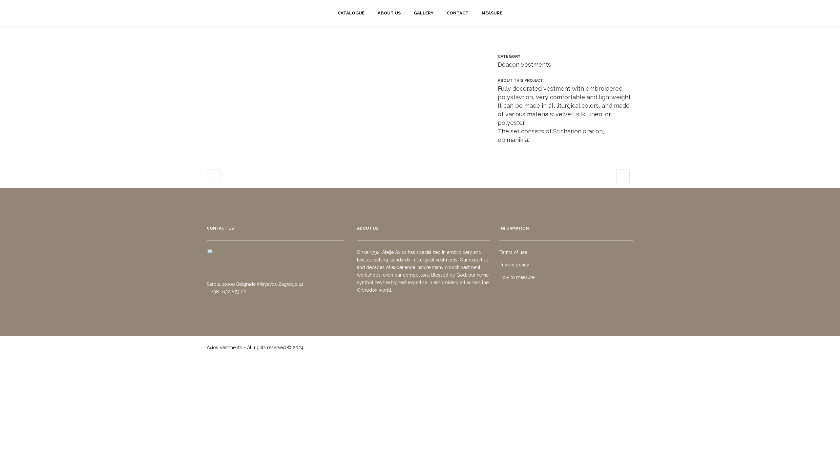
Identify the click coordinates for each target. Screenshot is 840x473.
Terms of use (513, 252)
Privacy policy (514, 264)
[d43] (345, 56)
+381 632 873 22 (228, 291)
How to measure (517, 277)
